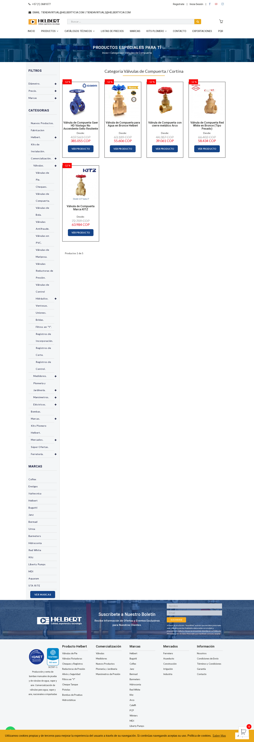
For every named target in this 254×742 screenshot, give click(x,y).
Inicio (31, 31)
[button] (56, 83)
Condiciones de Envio (208, 658)
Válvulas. (38, 165)
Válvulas (100, 653)
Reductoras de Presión (73, 669)
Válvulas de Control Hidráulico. (42, 291)
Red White (35, 550)
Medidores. (40, 375)
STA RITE (34, 585)
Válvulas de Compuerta (138, 52)
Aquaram (34, 578)
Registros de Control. (43, 365)
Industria (167, 674)
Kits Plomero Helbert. (38, 429)
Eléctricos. (39, 404)
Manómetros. (41, 397)
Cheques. (41, 186)
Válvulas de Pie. (42, 176)
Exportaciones (202, 31)
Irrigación (168, 669)
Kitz (31, 557)
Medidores (101, 658)
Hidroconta (35, 543)
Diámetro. (34, 83)
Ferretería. (37, 454)
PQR (220, 31)
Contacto (179, 31)
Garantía (201, 669)
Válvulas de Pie (69, 653)
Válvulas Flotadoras (72, 658)
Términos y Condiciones (209, 663)
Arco (132, 700)
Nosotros (201, 653)
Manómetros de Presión (108, 674)
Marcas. (35, 418)
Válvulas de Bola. (42, 211)
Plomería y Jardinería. (39, 387)
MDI (31, 571)
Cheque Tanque (70, 684)
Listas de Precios (112, 31)
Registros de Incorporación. (44, 337)
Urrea (32, 528)
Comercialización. (41, 158)
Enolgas (33, 486)
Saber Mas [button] (219, 735)
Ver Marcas (42, 594)
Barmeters (35, 535)
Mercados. (37, 439)
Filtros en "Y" (68, 679)
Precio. (33, 90)
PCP (132, 710)
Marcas (135, 31)
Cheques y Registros (72, 663)
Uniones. (41, 312)
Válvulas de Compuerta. (43, 197)
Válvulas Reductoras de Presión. (44, 270)
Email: (81, 12)
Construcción (170, 663)
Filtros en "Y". (44, 326)
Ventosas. (42, 305)
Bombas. (36, 411)
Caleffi (133, 705)
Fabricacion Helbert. (37, 134)
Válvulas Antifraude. (42, 225)
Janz (31, 514)
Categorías (116, 52)
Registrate (178, 4)
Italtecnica (35, 493)
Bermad (33, 521)
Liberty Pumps (37, 564)
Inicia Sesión (196, 4)
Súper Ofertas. (40, 446)
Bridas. (40, 319)
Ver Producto (81, 148)
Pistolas (66, 689)
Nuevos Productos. (42, 123)
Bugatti (33, 507)
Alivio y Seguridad (71, 674)
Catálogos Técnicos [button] (78, 31)
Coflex (32, 479)
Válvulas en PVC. (42, 239)
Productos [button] (48, 31)
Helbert (33, 500)
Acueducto (168, 658)
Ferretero (168, 653)
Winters (134, 715)
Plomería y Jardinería (106, 669)
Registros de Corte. (43, 351)
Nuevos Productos (105, 663)
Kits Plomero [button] (155, 31)
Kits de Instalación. (38, 148)
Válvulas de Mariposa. (42, 253)
